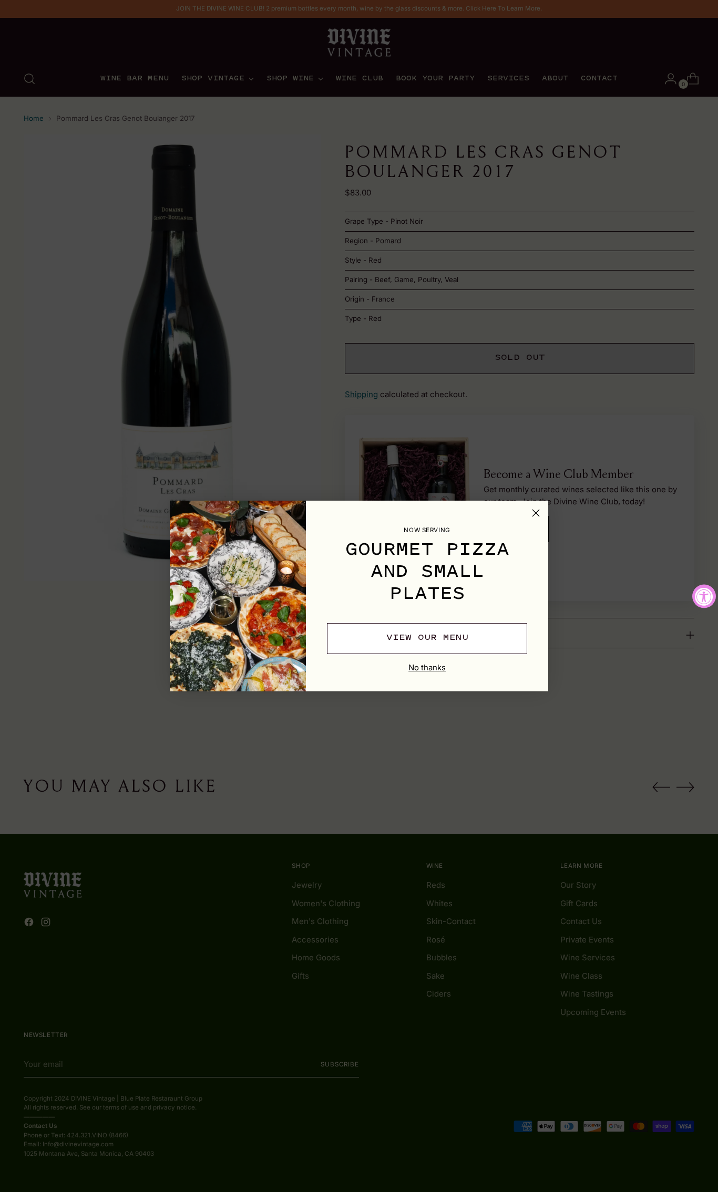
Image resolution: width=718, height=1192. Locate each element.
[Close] (536, 513)
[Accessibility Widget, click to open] (704, 596)
